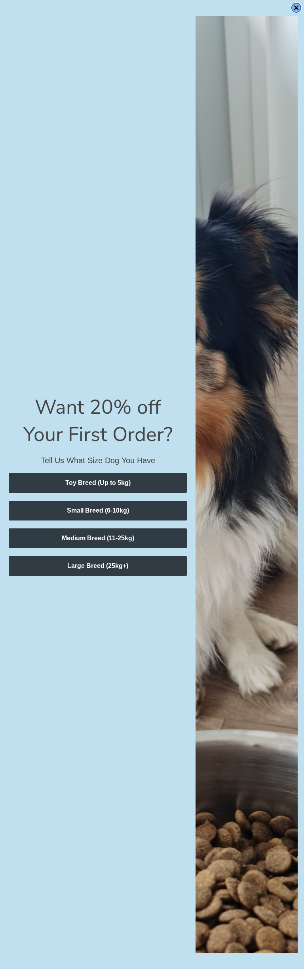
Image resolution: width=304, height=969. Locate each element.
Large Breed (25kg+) (97, 565)
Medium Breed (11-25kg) (98, 538)
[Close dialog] (296, 7)
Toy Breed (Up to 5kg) (98, 482)
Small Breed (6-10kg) (98, 510)
